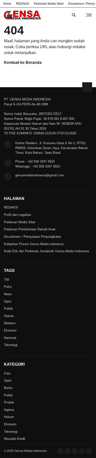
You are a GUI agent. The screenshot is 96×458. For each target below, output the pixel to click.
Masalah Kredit (14, 439)
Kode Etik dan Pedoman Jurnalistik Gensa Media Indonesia (46, 251)
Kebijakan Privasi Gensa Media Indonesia (34, 244)
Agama (9, 410)
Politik (8, 308)
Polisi (8, 287)
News (8, 294)
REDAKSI (22, 3)
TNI (6, 279)
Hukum (9, 316)
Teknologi (10, 345)
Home (7, 3)
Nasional (10, 338)
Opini (7, 301)
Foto (7, 373)
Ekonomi (10, 330)
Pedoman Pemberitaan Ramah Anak (30, 229)
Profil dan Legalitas (17, 215)
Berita (8, 388)
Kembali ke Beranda (23, 62)
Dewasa (9, 323)
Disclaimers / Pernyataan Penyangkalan (32, 236)
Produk (9, 402)
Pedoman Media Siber (49, 3)
